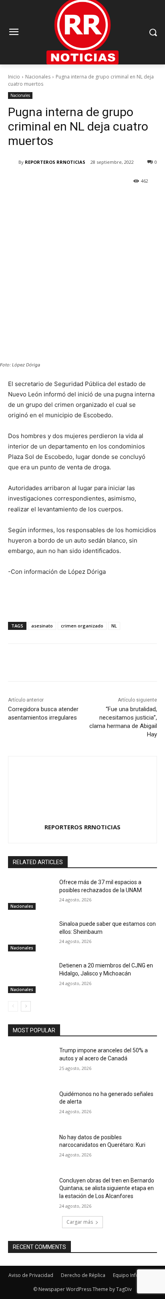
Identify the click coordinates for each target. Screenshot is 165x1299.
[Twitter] (60, 201)
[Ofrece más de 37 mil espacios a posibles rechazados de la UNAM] (30, 894)
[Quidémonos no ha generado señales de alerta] (30, 1106)
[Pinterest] (78, 201)
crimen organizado (82, 626)
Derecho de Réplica (83, 1275)
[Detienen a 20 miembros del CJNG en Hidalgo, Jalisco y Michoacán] (30, 977)
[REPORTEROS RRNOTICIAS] (13, 162)
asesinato (42, 626)
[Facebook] (41, 201)
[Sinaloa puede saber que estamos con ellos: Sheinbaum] (30, 935)
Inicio (14, 76)
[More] (115, 201)
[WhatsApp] (97, 201)
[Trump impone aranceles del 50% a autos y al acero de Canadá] (30, 1062)
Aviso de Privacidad (30, 1275)
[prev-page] (13, 1006)
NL (114, 626)
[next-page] (26, 1006)
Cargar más (79, 1222)
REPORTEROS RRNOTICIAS (55, 162)
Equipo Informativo (135, 1275)
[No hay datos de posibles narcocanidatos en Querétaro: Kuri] (30, 1149)
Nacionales (37, 76)
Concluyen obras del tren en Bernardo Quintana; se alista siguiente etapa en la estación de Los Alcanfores (106, 1188)
